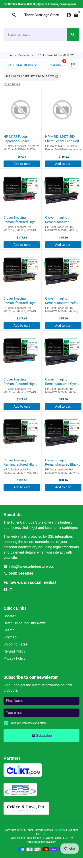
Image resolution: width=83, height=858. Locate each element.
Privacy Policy (14, 658)
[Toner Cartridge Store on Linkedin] (10, 589)
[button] (73, 65)
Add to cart (22, 164)
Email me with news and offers (28, 723)
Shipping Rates (15, 644)
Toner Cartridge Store (39, 830)
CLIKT (43, 834)
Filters (57, 63)
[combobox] (35, 34)
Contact (10, 616)
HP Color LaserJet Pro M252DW (54, 55)
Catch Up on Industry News (25, 623)
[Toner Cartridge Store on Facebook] (5, 589)
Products (23, 55)
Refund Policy (14, 651)
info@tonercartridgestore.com (29, 566)
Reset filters (12, 84)
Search (9, 630)
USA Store (60, 830)
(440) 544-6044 (18, 573)
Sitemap (10, 637)
